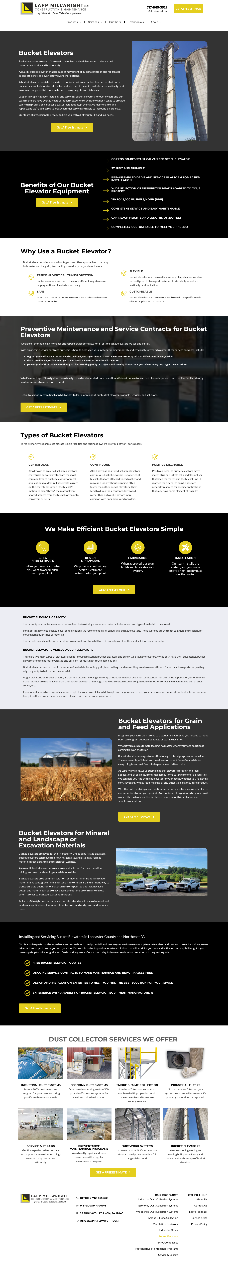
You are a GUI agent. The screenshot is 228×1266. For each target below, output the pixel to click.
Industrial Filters (185, 1085)
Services (93, 22)
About (154, 22)
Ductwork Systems (137, 1146)
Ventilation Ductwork (165, 1223)
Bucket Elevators (185, 1146)
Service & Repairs (41, 1146)
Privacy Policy (199, 1223)
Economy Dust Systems (89, 1085)
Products (72, 22)
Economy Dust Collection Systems (158, 1205)
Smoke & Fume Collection (137, 1085)
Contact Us (200, 1205)
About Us (201, 1199)
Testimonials (136, 22)
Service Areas (199, 1217)
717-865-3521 (157, 7)
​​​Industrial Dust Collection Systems (158, 1199)
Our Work (115, 22)
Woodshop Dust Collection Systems (157, 1211)
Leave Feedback (198, 1211)
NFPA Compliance (167, 1242)
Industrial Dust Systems (41, 1085)
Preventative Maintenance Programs (89, 1147)
